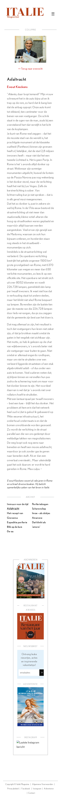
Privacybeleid (13, 789)
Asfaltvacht (13, 508)
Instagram (37, 789)
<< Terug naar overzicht (30, 68)
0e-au (10, 531)
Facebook (25, 789)
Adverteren (49, 789)
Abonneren (30, 560)
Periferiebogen (40, 504)
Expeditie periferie (17, 522)
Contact (31, 793)
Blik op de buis (14, 526)
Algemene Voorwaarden (42, 784)
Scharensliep (39, 508)
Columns (30, 30)
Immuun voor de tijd (17, 504)
